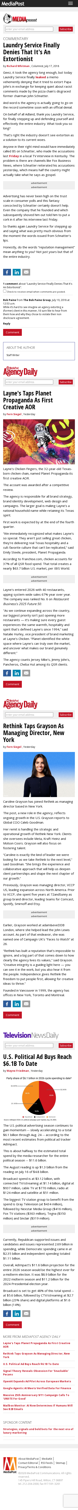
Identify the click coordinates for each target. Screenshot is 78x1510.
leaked (41, 77)
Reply (6, 323)
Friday (14, 156)
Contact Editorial (28, 1463)
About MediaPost (28, 1459)
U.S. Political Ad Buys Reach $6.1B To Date (31, 1364)
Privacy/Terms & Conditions (34, 1467)
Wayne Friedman (18, 1071)
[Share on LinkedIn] (17, 272)
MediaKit (47, 1459)
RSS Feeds (47, 1463)
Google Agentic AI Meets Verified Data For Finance (37, 1388)
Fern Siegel (14, 414)
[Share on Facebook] (7, 272)
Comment (12, 332)
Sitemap (60, 1463)
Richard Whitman (18, 66)
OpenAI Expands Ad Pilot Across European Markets (37, 1381)
